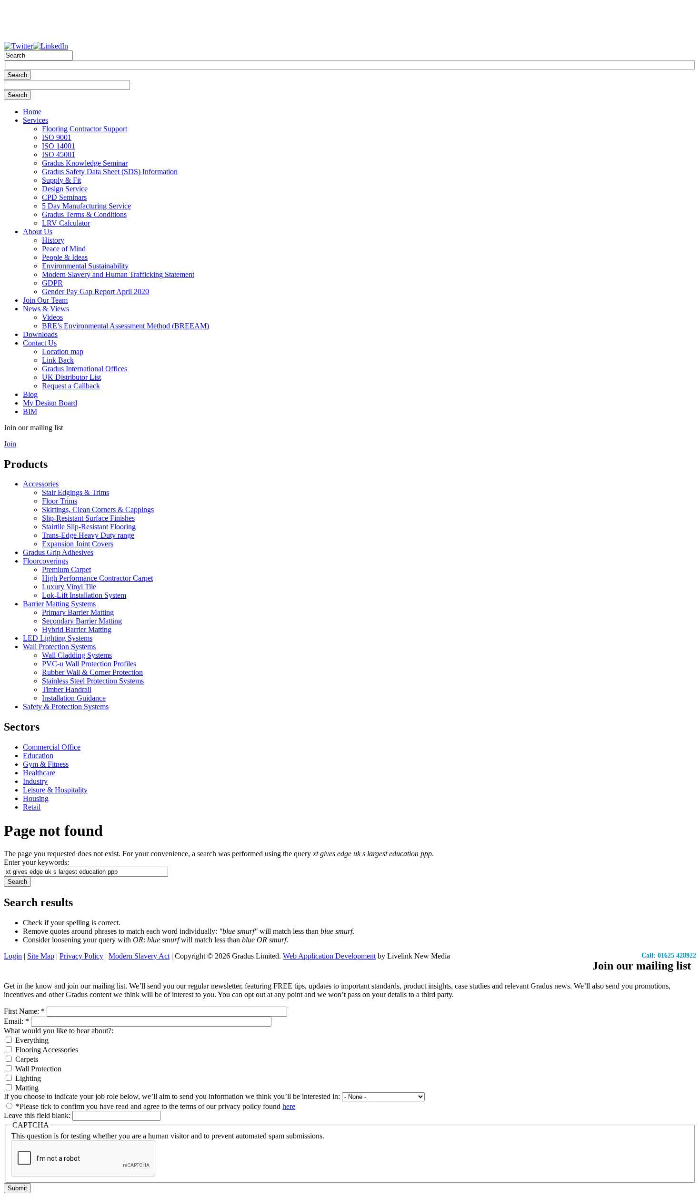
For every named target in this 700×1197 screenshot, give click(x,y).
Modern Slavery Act (139, 956)
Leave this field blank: (38, 1115)
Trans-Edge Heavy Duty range (88, 535)
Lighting (27, 1078)
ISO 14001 (58, 146)
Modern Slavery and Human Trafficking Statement (118, 274)
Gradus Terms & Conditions (84, 214)
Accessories (41, 484)
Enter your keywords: (36, 862)
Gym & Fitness (46, 764)
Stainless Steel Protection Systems (93, 681)
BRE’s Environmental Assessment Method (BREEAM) (125, 326)
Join (10, 444)
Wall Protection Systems (59, 647)
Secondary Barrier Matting (82, 621)
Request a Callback (71, 386)
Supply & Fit (61, 180)
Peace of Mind (64, 249)
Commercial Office (51, 747)
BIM (30, 411)
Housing (36, 798)
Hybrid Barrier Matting (76, 629)
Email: (16, 1021)
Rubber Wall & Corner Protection (92, 672)
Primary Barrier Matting (78, 612)
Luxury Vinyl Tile (69, 587)
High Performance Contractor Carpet (97, 578)
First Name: (24, 1011)
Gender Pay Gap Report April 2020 (95, 291)
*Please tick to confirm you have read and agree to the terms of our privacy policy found (154, 1106)
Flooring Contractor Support (84, 129)
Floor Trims (59, 501)
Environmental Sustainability (85, 266)
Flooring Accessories (45, 1050)
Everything (31, 1040)
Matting (26, 1088)
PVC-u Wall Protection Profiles (89, 664)
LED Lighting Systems (57, 638)
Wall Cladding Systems (77, 655)
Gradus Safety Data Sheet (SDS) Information (110, 172)
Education (38, 756)
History (53, 240)
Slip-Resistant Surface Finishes (88, 518)
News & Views (46, 309)
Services (35, 120)
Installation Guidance (74, 698)
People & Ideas (65, 257)
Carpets (25, 1059)
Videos (52, 317)
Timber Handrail (66, 689)
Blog (30, 394)
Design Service (65, 189)
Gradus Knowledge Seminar (85, 163)
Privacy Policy (81, 956)
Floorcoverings (45, 561)
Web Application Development (329, 956)
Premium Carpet (66, 569)
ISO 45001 (58, 154)
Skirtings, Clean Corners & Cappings (98, 509)
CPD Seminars (64, 197)
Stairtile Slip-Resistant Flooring (89, 527)
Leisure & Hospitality (55, 790)
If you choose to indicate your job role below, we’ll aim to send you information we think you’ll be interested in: (173, 1096)
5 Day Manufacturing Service (86, 206)
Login (13, 956)
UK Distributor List (71, 377)
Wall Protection (37, 1069)
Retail (31, 807)
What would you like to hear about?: (58, 1031)
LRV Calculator (66, 223)
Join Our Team (45, 300)
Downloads (40, 334)
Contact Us (40, 343)
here (288, 1106)
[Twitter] (18, 46)
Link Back (58, 360)
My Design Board (50, 403)
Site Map (40, 956)
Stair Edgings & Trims (75, 492)
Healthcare (39, 773)
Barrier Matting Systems (59, 604)
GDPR (52, 283)
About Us (37, 232)
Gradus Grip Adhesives (58, 552)
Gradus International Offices (84, 369)
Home (32, 112)
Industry (35, 781)
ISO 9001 (56, 137)
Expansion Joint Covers (77, 544)
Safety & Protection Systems (66, 706)
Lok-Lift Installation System (84, 595)
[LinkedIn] (50, 46)
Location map (62, 351)
